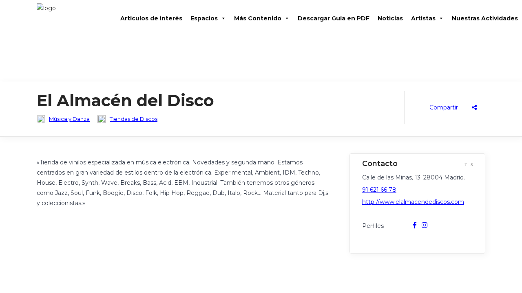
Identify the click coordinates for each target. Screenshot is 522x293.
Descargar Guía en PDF (333, 18)
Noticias (390, 18)
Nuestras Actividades (485, 18)
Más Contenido (257, 18)
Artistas (423, 18)
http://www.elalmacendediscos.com (413, 202)
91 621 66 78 (379, 189)
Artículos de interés (151, 18)
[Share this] (453, 108)
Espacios (204, 18)
